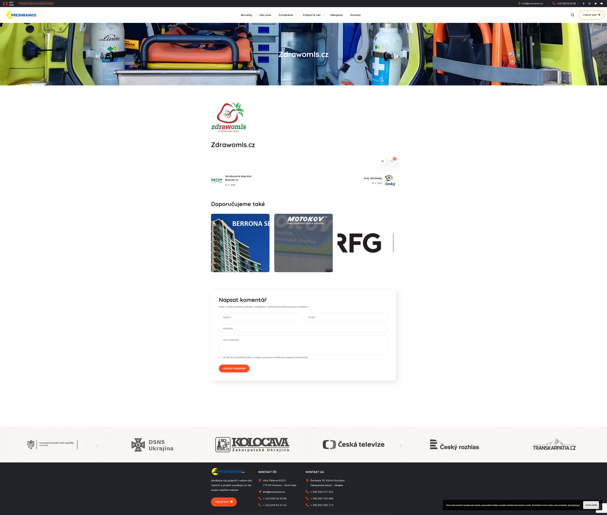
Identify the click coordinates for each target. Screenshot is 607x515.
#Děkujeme (226, 265)
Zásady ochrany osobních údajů (36, 3)
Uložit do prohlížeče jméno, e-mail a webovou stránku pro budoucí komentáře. (265, 357)
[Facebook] (584, 4)
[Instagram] (590, 4)
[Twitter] (596, 4)
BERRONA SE (231, 259)
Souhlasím (591, 505)
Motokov (290, 259)
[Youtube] (602, 4)
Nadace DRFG (358, 259)
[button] (572, 15)
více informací (573, 505)
